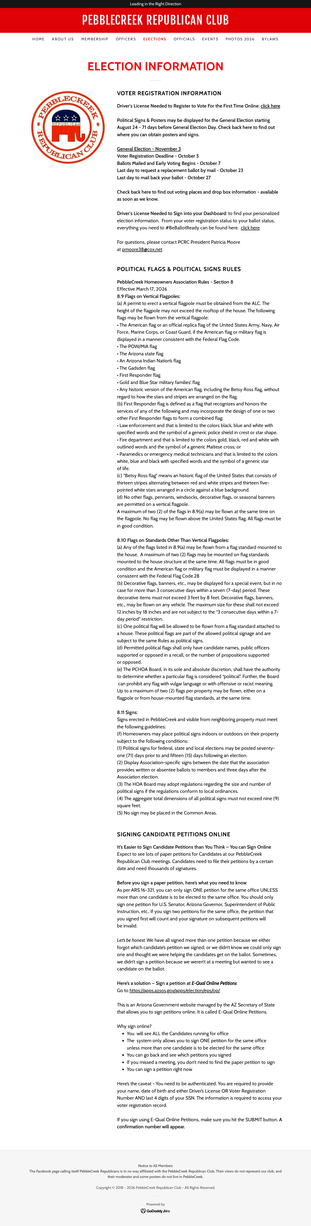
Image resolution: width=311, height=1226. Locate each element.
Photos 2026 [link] (240, 39)
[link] (155, 23)
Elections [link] (154, 39)
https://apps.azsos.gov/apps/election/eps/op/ (175, 990)
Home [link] (38, 39)
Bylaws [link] (270, 39)
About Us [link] (63, 39)
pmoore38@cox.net (142, 249)
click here (250, 227)
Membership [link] (95, 39)
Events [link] (210, 39)
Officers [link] (126, 39)
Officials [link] (184, 39)
